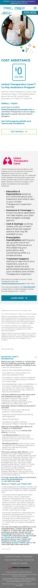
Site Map (24, 563)
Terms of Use (29, 560)
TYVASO (28, 534)
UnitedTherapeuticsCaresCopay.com (16, 109)
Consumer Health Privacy (13, 560)
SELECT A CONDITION (5, 13)
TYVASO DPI (6, 536)
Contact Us (15, 563)
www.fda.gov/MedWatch (12, 479)
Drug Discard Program (13, 556)
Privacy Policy (27, 556)
